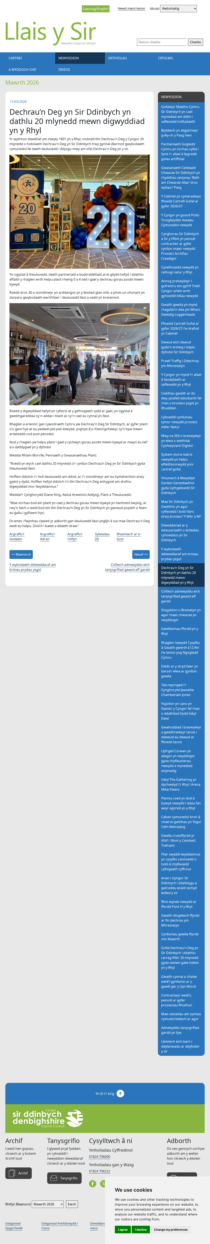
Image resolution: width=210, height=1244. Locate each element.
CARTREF (15, 58)
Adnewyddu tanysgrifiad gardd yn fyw (180, 1030)
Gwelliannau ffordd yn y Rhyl (179, 631)
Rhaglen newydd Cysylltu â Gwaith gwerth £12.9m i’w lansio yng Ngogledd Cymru (180, 650)
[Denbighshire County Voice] (54, 33)
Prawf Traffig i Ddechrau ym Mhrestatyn (180, 363)
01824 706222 (99, 1171)
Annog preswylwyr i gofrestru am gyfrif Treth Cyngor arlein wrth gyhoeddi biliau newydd (180, 288)
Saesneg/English (95, 9)
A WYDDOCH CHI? (22, 69)
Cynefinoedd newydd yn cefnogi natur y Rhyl (180, 269)
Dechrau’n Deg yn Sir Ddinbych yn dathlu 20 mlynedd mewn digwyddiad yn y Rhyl (178, 575)
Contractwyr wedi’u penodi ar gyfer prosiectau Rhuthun (176, 1000)
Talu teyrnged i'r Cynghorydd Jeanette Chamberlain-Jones (177, 690)
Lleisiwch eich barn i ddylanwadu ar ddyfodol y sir (180, 1046)
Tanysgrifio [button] (69, 1178)
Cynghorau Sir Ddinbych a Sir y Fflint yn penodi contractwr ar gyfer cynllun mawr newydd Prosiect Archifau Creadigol (180, 246)
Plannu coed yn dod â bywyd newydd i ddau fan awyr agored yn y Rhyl (181, 803)
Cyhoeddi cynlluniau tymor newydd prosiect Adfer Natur (179, 422)
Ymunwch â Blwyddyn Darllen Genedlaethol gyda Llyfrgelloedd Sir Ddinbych (178, 485)
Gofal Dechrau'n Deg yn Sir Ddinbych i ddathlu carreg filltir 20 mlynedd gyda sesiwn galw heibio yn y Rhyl (180, 958)
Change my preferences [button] (171, 1229)
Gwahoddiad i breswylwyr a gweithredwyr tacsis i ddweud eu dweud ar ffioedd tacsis (181, 734)
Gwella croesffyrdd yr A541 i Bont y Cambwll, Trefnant (178, 840)
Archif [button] (23, 1173)
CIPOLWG (165, 58)
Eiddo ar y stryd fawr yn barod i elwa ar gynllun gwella (179, 671)
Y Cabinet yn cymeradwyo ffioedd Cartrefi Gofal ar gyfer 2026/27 (181, 201)
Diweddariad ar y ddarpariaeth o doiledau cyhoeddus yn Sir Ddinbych (180, 532)
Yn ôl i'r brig (105, 1093)
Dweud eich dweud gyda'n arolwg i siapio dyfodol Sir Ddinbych (178, 347)
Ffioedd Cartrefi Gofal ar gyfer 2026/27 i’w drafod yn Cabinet (180, 328)
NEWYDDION (68, 58)
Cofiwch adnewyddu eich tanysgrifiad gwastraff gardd (180, 596)
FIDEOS (64, 69)
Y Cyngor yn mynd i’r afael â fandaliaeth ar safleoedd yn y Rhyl (181, 379)
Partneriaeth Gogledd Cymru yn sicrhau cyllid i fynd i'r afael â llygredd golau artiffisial (180, 151)
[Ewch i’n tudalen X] (103, 1183)
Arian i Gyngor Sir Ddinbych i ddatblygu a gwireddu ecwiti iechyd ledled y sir (179, 885)
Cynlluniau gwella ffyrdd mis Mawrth (180, 936)
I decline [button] (141, 1229)
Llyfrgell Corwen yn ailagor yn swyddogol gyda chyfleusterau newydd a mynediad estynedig (177, 761)
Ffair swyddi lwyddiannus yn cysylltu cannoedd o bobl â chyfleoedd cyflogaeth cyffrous (180, 861)
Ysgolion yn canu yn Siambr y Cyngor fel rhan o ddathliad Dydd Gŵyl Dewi (180, 711)
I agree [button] (123, 1229)
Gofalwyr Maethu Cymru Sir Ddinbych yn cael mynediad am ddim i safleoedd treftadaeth (180, 114)
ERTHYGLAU (117, 58)
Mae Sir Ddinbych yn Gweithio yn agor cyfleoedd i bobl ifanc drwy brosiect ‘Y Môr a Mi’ (181, 509)
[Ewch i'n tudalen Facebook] (92, 1183)
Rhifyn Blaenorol (18, 1204)
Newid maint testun (131, 8)
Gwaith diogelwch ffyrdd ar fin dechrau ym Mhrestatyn (180, 920)
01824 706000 (99, 1156)
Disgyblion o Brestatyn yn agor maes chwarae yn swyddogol (181, 615)
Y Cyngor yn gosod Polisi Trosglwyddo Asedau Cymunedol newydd (180, 220)
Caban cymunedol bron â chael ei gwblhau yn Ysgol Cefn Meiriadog (181, 822)
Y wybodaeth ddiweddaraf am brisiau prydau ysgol (179, 554)
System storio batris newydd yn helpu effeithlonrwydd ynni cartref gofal (177, 461)
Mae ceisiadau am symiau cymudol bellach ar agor (181, 1016)
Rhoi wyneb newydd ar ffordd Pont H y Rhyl (178, 904)
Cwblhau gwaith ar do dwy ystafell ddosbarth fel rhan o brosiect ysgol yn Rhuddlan (181, 400)
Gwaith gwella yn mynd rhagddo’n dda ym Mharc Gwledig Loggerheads (181, 309)
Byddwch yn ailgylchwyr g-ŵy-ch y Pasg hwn (179, 133)
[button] (195, 42)
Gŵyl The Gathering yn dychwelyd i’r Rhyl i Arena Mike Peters (180, 784)
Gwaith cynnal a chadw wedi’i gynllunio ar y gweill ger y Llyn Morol (179, 981)
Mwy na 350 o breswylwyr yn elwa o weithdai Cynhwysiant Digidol (181, 440)
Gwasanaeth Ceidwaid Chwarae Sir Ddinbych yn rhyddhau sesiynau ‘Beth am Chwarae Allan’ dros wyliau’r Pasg (180, 177)
